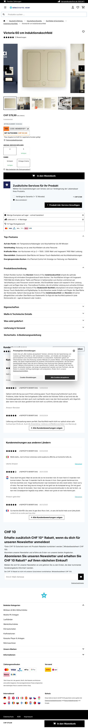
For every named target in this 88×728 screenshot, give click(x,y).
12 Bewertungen (20, 37)
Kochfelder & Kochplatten (55, 21)
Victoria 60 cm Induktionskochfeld (34, 23)
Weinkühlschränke (10, 624)
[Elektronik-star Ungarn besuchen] (39, 698)
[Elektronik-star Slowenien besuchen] (39, 703)
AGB (18, 717)
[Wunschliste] (78, 7)
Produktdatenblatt (8, 119)
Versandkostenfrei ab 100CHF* (73, 1)
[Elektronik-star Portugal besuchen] (34, 703)
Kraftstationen (9, 634)
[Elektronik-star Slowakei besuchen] (30, 698)
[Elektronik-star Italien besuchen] (22, 698)
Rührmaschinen (9, 643)
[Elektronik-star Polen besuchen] (4, 703)
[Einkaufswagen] (83, 7)
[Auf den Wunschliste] (83, 31)
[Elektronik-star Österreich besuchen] (9, 698)
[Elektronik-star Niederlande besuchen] (30, 703)
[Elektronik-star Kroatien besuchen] (9, 703)
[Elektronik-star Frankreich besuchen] (17, 698)
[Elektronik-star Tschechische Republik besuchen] (34, 698)
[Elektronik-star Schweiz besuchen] (13, 698)
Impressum (28, 717)
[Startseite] (6, 21)
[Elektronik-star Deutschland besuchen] (4, 698)
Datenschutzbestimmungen (53, 700)
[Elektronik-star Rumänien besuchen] (13, 703)
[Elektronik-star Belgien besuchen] (26, 703)
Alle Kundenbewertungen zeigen (47, 428)
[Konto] (73, 7)
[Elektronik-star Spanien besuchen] (26, 698)
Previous (6, 68)
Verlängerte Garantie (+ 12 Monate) (30, 197)
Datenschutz (8, 717)
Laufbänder (8, 619)
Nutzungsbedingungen (71, 700)
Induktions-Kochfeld (10, 23)
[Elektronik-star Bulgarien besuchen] (17, 703)
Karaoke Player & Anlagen (13, 638)
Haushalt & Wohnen (16, 21)
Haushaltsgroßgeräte (34, 21)
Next (82, 68)
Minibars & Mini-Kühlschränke (15, 610)
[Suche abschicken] (4, 14)
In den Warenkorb (46, 176)
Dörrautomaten (9, 629)
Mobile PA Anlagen (11, 615)
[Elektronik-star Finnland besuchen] (22, 703)
